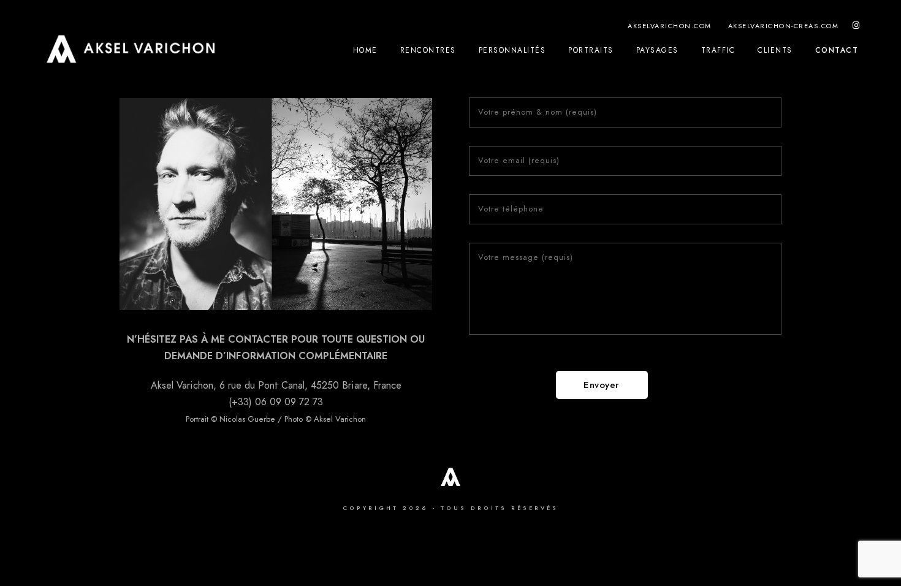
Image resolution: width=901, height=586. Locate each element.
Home (365, 50)
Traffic (718, 50)
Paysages (657, 50)
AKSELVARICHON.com (670, 26)
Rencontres (428, 50)
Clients (775, 50)
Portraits (591, 50)
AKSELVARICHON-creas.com (783, 26)
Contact (837, 50)
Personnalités (512, 50)
